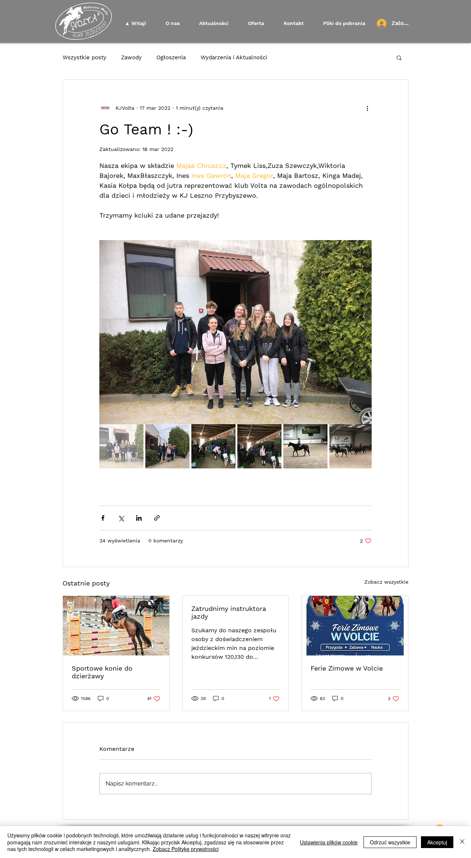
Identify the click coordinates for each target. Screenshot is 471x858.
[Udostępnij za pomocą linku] (156, 517)
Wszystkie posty (84, 57)
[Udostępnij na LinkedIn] (138, 517)
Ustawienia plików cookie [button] (329, 842)
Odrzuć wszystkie (390, 842)
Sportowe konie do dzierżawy (102, 672)
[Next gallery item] (363, 332)
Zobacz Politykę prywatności (186, 848)
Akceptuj (437, 842)
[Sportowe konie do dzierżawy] (116, 625)
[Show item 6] (351, 446)
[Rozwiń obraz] (235, 332)
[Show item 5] (305, 446)
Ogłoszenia (171, 57)
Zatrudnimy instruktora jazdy (228, 612)
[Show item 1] (121, 446)
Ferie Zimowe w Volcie (347, 668)
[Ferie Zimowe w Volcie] (355, 625)
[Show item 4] (259, 446)
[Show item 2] (167, 446)
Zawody (131, 57)
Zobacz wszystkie (386, 582)
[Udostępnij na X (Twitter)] (120, 517)
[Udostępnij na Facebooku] (102, 517)
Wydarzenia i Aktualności (234, 57)
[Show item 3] (213, 446)
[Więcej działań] (367, 107)
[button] (399, 57)
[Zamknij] (462, 842)
